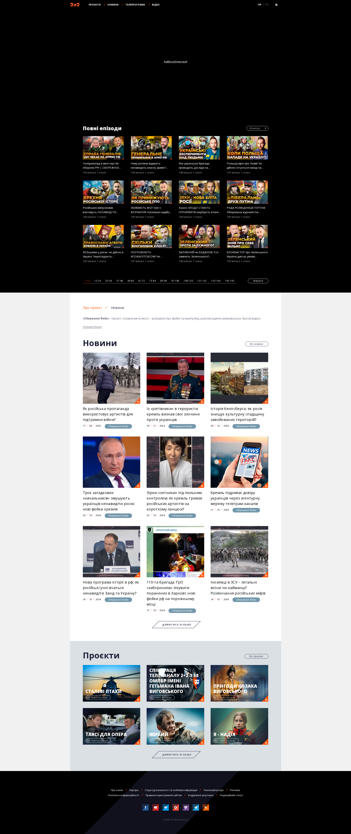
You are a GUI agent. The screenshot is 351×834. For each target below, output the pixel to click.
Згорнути (258, 281)
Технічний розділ (214, 790)
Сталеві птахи (104, 691)
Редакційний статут (231, 795)
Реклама (235, 790)
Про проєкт (92, 307)
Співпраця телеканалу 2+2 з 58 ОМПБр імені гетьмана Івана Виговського (174, 681)
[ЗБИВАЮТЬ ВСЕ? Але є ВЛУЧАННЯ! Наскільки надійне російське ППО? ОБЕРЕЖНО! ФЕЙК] (151, 192)
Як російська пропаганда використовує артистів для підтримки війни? (108, 414)
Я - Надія (224, 734)
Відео (156, 4)
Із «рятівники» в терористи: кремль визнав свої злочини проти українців (173, 414)
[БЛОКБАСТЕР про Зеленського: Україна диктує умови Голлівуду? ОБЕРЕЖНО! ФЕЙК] (247, 236)
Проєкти (95, 4)
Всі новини (256, 344)
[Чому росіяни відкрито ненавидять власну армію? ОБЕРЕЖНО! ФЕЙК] (151, 147)
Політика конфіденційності (123, 795)
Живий (158, 734)
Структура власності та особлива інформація (171, 790)
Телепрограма (135, 4)
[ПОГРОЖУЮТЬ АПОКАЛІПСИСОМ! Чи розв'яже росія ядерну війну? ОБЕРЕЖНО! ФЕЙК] (151, 236)
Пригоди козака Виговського (235, 688)
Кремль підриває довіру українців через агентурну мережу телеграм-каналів (235, 498)
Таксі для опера (106, 734)
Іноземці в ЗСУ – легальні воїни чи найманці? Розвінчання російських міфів (238, 588)
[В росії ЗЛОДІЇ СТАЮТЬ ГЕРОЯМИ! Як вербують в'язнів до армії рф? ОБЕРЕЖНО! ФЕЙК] (199, 192)
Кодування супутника (201, 795)
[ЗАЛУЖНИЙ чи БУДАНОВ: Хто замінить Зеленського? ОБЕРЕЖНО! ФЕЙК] (199, 236)
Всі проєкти (256, 656)
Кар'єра (133, 790)
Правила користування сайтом (164, 795)
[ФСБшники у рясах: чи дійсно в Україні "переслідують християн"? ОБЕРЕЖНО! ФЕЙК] (103, 236)
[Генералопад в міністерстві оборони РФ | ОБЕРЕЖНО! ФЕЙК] (103, 147)
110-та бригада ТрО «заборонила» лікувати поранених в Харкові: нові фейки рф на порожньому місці (171, 593)
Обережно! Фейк (118, 426)
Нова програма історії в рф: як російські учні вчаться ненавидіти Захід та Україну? (111, 588)
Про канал (117, 790)
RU (267, 4)
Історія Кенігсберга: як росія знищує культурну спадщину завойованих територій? (237, 414)
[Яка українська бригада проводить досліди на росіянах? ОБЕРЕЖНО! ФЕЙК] (199, 147)
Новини (112, 4)
